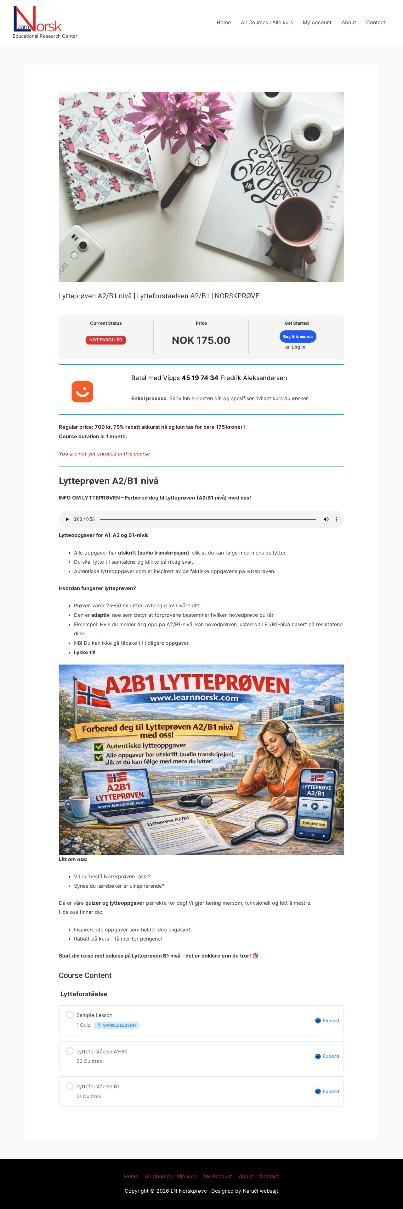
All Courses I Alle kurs (267, 22)
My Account (317, 22)
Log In (298, 347)
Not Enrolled (105, 339)
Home (224, 22)
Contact (375, 22)
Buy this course (298, 336)
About (349, 22)
